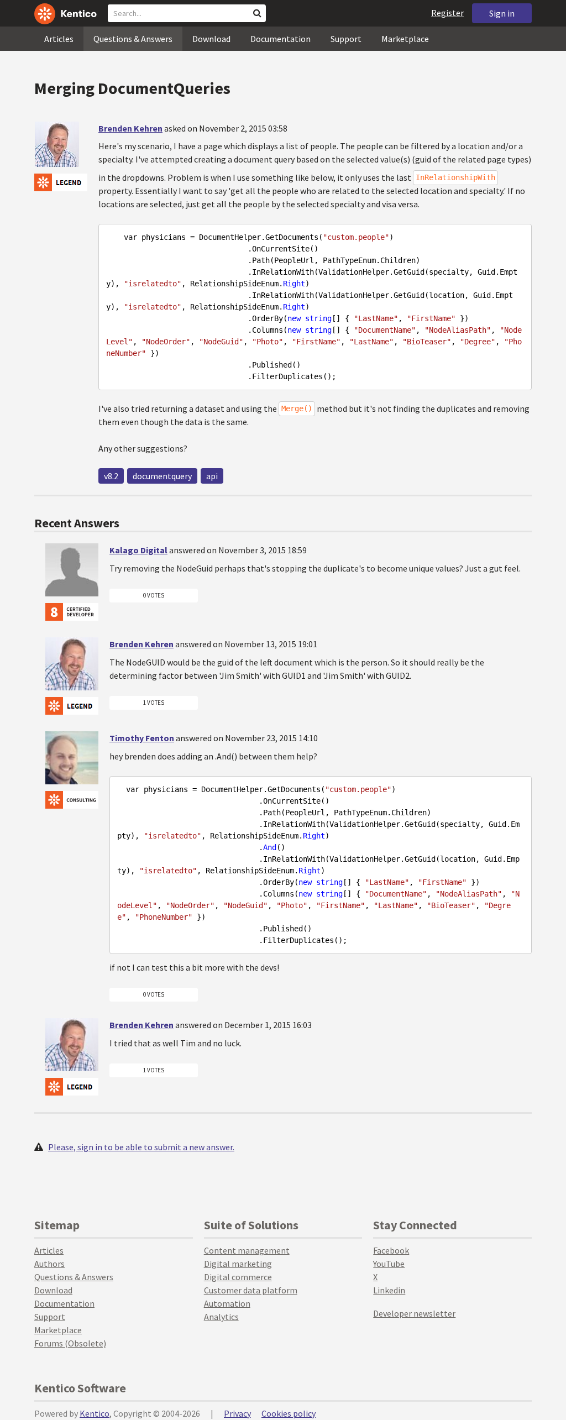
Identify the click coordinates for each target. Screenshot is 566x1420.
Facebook (391, 1250)
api (212, 475)
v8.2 (111, 475)
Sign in (502, 13)
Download (211, 38)
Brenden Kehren (130, 128)
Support (346, 38)
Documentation (280, 38)
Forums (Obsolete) (70, 1343)
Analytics (221, 1316)
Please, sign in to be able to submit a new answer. (141, 1146)
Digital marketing (238, 1263)
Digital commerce (238, 1276)
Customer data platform (250, 1290)
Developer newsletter (414, 1313)
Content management (247, 1250)
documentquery (162, 475)
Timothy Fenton (141, 737)
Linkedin (389, 1290)
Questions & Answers (132, 38)
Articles (59, 38)
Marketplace (405, 38)
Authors (49, 1263)
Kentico (94, 1413)
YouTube (389, 1263)
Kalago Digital (138, 550)
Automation (227, 1303)
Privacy (237, 1413)
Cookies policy (288, 1413)
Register (447, 12)
